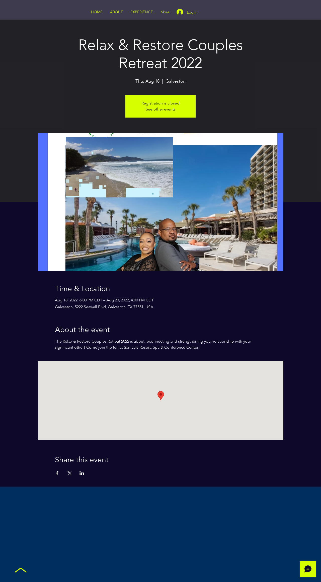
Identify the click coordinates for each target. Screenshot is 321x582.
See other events (161, 109)
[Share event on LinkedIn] (81, 473)
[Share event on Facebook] (57, 473)
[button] (166, 191)
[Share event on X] (69, 473)
